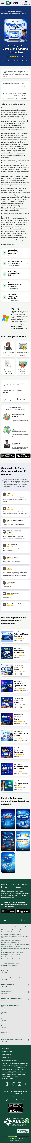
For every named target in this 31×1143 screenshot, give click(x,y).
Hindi (23, 1100)
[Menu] (2, 3)
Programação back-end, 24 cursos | (10, 965)
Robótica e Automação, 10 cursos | (10, 959)
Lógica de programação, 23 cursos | (10, 942)
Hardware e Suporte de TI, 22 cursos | (11, 940)
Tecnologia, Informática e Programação (15, 926)
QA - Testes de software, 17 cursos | (10, 963)
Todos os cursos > (6, 9)
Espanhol (12, 1100)
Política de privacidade (9, 1060)
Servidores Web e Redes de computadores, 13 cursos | (15, 949)
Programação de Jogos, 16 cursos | (10, 954)
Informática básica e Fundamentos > (11, 13)
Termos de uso (6, 1057)
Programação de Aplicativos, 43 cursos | (12, 952)
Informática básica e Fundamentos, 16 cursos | (13, 930)
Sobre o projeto (7, 1051)
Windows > (24, 13)
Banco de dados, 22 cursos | (8, 956)
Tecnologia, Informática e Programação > (12, 11)
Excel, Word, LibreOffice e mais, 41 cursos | (12, 932)
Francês (18, 1100)
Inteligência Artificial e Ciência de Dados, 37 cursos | (15, 944)
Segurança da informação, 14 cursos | (11, 946)
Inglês (6, 1100)
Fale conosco (6, 1054)
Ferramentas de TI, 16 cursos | (9, 961)
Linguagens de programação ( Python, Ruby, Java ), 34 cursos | (14, 937)
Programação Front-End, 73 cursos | (11, 934)
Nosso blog (5, 1048)
